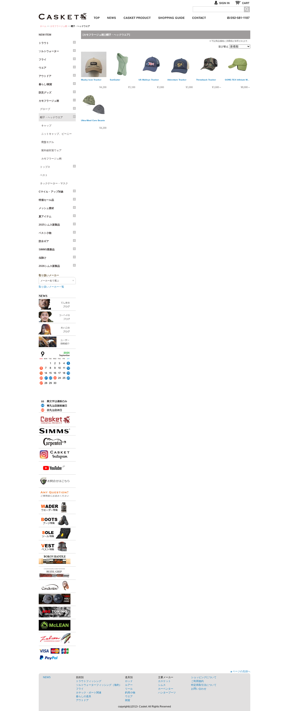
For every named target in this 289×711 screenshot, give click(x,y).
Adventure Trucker (176, 80)
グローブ (45, 109)
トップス (45, 166)
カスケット (63, 13)
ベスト (44, 175)
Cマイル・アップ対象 (51, 191)
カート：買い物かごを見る (242, 2)
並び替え (223, 46)
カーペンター (165, 688)
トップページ (96, 17)
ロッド (129, 681)
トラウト (44, 43)
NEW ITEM (45, 34)
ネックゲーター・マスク (54, 183)
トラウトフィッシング (88, 681)
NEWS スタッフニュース (111, 17)
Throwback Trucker (206, 80)
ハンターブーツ (167, 692)
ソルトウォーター (49, 51)
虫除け (42, 257)
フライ (42, 59)
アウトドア (45, 76)
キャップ (46, 125)
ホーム (43, 26)
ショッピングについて (203, 677)
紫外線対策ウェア (51, 150)
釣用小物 (130, 692)
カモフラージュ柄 (58, 26)
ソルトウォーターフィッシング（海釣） (99, 684)
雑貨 (127, 700)
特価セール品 (46, 199)
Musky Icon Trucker (91, 80)
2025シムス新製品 (49, 224)
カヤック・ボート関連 (88, 692)
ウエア (42, 67)
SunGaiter (115, 80)
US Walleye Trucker (149, 80)
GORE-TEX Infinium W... (237, 80)
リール (129, 688)
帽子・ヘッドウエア (51, 117)
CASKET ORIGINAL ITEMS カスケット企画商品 (137, 17)
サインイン (224, 2)
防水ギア (44, 241)
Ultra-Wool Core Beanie (93, 120)
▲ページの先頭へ (240, 671)
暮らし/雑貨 (45, 84)
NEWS (47, 677)
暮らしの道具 (83, 696)
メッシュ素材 (46, 208)
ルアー (129, 684)
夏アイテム (45, 216)
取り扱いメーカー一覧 (51, 286)
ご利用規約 (197, 681)
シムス (162, 684)
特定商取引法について (203, 684)
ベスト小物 (45, 232)
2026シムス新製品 (49, 266)
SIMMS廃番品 (47, 249)
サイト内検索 (247, 9)
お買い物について (171, 17)
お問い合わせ (199, 17)
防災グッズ (45, 92)
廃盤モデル (47, 142)
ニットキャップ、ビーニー (56, 133)
